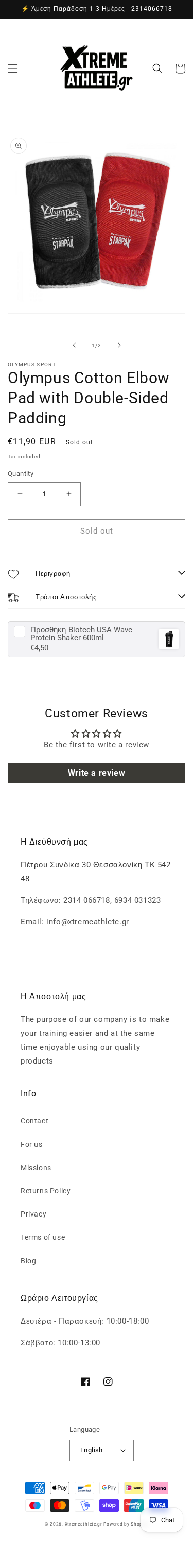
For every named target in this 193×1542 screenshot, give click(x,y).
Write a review (96, 773)
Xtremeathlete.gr (83, 1524)
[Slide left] (74, 345)
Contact (34, 1121)
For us (32, 1144)
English (91, 1450)
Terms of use (43, 1237)
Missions (36, 1167)
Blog (28, 1261)
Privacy (33, 1214)
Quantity (20, 473)
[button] (13, 68)
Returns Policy (46, 1191)
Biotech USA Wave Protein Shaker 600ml (81, 634)
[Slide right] (119, 345)
